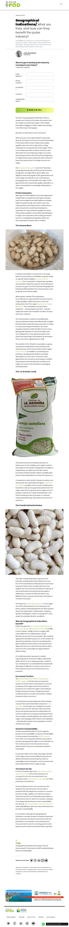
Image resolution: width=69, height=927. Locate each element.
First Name (19, 88)
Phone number (19, 82)
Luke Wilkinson (30, 53)
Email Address (19, 75)
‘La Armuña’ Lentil (33, 848)
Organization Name (20, 100)
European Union (41, 846)
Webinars (41, 917)
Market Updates (11, 917)
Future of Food (31, 917)
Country (19, 94)
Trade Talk (21, 917)
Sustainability (27, 851)
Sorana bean (20, 848)
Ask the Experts (51, 917)
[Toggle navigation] (61, 4)
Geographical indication (25, 846)
